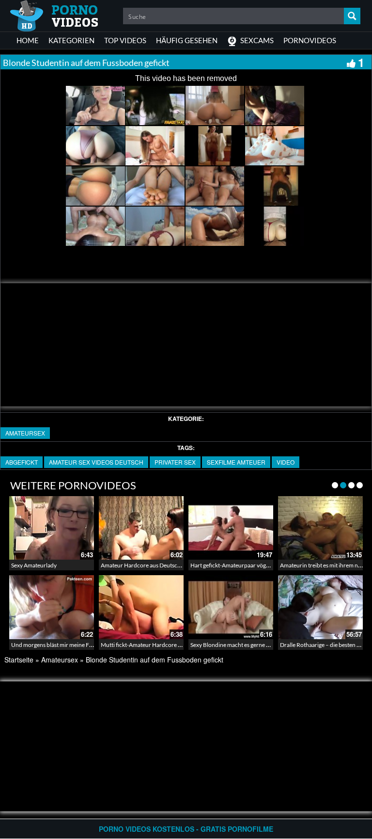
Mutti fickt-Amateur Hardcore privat (147, 644)
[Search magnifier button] (352, 16)
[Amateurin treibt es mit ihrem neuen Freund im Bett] (320, 528)
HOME (27, 40)
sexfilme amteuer (236, 462)
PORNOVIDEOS (309, 40)
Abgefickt (21, 462)
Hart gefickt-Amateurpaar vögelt (231, 565)
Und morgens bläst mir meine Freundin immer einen (76, 644)
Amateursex (25, 433)
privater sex (175, 462)
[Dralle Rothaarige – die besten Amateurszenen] (320, 607)
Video (285, 462)
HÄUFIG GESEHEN (186, 40)
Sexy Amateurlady (34, 565)
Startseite (18, 659)
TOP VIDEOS (125, 40)
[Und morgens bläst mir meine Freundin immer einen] (51, 607)
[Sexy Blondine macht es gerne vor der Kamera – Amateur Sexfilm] (230, 607)
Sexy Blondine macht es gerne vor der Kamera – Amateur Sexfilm (271, 644)
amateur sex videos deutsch (96, 462)
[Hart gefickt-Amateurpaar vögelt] (230, 528)
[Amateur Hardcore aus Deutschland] (141, 528)
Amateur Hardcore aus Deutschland (146, 565)
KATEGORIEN (71, 40)
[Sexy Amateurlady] (51, 528)
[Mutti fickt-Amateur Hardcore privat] (141, 607)
